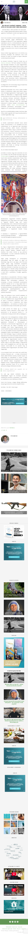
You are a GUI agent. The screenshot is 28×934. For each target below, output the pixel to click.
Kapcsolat (20, 927)
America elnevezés (6, 63)
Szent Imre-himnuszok (18, 104)
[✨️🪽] (7, 824)
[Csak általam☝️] (14, 817)
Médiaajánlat (8, 927)
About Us (19, 928)
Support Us (23, 928)
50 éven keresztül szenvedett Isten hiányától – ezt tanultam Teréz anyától (13, 612)
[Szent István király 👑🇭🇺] (21, 824)
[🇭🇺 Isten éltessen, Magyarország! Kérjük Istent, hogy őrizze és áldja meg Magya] (14, 824)
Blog (3, 390)
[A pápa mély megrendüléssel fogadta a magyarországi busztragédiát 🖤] (14, 831)
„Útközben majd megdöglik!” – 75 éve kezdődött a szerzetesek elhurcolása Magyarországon (14, 513)
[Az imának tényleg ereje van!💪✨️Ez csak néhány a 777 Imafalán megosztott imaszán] (7, 817)
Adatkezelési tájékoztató (7, 928)
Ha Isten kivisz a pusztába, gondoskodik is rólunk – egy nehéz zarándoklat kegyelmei (13, 595)
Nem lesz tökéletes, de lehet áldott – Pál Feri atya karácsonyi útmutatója (14, 491)
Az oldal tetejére (22, 932)
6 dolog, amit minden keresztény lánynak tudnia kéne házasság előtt (13, 741)
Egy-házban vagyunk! (8, 911)
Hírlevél (14, 928)
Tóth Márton (7, 22)
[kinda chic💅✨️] (21, 817)
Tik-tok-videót (4, 156)
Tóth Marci (8, 390)
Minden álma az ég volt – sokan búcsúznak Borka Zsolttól (14, 471)
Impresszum (14, 927)
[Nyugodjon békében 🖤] (21, 831)
